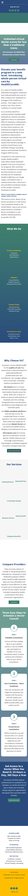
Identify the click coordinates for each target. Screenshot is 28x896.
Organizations (14, 257)
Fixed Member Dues (14, 336)
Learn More (14, 60)
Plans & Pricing (14, 840)
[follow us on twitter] (12, 10)
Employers (14, 253)
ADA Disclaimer (14, 872)
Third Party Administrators (14, 852)
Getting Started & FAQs (14, 284)
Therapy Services (14, 307)
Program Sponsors (14, 282)
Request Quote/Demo (14, 450)
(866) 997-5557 (14, 7)
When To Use (14, 338)
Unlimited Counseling (14, 309)
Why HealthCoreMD (14, 800)
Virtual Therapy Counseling (14, 863)
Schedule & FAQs (14, 311)
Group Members (14, 280)
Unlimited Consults (14, 334)
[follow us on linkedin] (15, 10)
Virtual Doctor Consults (14, 861)
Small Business (14, 255)
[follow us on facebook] (10, 10)
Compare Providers (14, 838)
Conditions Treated (14, 859)
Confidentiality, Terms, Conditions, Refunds (14, 874)
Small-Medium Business (14, 850)
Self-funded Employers (14, 847)
